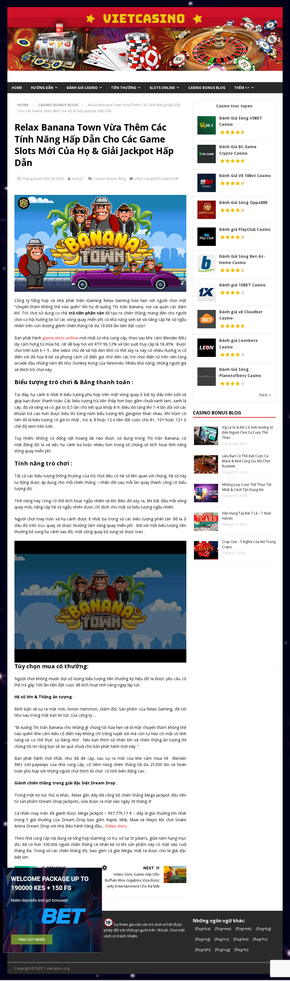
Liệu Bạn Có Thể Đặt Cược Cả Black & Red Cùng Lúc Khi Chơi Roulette (246, 461)
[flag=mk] (243, 928)
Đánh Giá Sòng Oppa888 (243, 202)
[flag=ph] (202, 949)
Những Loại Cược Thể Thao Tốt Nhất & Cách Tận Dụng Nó (246, 487)
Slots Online (162, 87)
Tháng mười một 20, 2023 (43, 178)
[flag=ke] (240, 939)
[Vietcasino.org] (145, 67)
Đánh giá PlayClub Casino (244, 229)
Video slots (116, 826)
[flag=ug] (222, 949)
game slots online (60, 338)
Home (17, 87)
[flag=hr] (260, 939)
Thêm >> (242, 87)
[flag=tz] (241, 949)
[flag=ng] (202, 939)
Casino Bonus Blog (110, 178)
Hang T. (78, 178)
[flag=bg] (263, 928)
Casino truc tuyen (234, 105)
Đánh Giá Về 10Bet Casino (245, 175)
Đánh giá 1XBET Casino (242, 285)
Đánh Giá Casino (82, 87)
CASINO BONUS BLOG (206, 87)
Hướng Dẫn (42, 87)
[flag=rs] (222, 939)
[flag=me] (223, 928)
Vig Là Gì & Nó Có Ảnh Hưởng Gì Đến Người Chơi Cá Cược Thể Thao (247, 432)
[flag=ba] (202, 928)
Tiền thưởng (123, 87)
